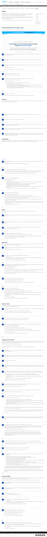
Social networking (32, 8)
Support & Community (26, 2)
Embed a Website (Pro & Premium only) (40, 14)
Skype (36, 18)
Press (6, 532)
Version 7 (20, 5)
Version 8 (17, 5)
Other (37, 8)
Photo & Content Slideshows (11, 8)
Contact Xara (23, 532)
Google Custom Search (39, 22)
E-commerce (23, 8)
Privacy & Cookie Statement (32, 532)
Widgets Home (4, 8)
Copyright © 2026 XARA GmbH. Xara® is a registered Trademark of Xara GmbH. (12, 534)
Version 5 (27, 5)
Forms (19, 8)
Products (11, 2)
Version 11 (5, 5)
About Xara (3, 532)
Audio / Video (27, 8)
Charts (16, 8)
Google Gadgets (38, 23)
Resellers (16, 532)
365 (2, 5)
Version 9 (13, 5)
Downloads (17, 2)
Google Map (37, 17)
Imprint (27, 532)
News (8, 532)
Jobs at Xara (19, 532)
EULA (37, 532)
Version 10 (9, 5)
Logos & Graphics (12, 532)
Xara (4, 2)
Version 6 (24, 5)
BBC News (37, 19)
